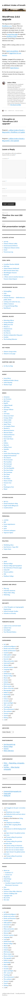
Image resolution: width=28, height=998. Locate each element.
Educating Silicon (9, 320)
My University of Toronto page (13, 568)
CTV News (7, 413)
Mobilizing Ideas (9, 545)
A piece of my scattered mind (12, 625)
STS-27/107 (7, 705)
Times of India (8, 480)
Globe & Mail (7, 420)
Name (4, 181)
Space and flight (8, 703)
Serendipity (7, 630)
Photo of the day (8, 688)
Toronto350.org (8, 252)
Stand (5, 250)
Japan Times (7, 424)
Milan (5, 110)
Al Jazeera (6, 397)
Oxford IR (6, 570)
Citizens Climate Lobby (10, 243)
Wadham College (9, 576)
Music (5, 678)
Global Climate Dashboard (11, 268)
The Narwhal (7, 466)
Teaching (6, 707)
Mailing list (7, 795)
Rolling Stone (8, 447)
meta (5, 528)
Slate (5, 451)
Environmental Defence (11, 245)
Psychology (7, 694)
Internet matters (19, 110)
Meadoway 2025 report (13, 812)
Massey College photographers (13, 565)
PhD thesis (7, 684)
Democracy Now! (9, 416)
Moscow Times (8, 432)
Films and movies (9, 661)
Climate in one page (9, 353)
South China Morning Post (11, 453)
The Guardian (8, 462)
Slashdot (6, 449)
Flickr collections (9, 750)
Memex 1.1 (7, 326)
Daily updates (8, 655)
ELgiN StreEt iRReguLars (11, 505)
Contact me (8, 874)
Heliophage (7, 295)
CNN (5, 411)
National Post (8, 436)
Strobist (6, 337)
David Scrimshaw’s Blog (11, 503)
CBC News (6, 407)
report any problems (12, 51)
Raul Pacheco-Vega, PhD (11, 547)
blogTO (6, 403)
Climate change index (10, 351)
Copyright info (8, 895)
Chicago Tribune (8, 409)
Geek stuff (7, 663)
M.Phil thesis (7, 673)
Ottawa (6, 680)
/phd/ (5, 561)
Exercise (6, 659)
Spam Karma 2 (14, 68)
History (6, 665)
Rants (5, 696)
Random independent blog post (13, 335)
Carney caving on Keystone (14, 845)
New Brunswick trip (9, 744)
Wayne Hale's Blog (9, 592)
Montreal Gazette (9, 430)
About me (6, 870)
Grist (5, 293)
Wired (5, 489)
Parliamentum (8, 329)
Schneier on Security (10, 613)
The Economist (8, 460)
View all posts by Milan (15, 104)
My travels (7, 897)
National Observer (9, 434)
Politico (6, 443)
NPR (5, 441)
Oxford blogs (7, 879)
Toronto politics (8, 572)
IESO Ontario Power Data (11, 270)
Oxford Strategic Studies (11, 611)
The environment (9, 709)
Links (5, 526)
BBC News (7, 401)
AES (5, 522)
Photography (7, 690)
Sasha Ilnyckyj (8, 382)
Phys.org (6, 588)
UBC (5, 574)
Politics (6, 692)
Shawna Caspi (8, 384)
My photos (7, 877)
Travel (5, 715)
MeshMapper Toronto (10, 272)
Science (6, 699)
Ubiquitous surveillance (13, 822)
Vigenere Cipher (8, 532)
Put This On (7, 333)
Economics (7, 657)
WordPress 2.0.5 (7, 26)
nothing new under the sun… (12, 302)
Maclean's (7, 428)
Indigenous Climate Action (11, 248)
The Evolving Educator (10, 339)
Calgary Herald (8, 405)
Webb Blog (7, 595)
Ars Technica (7, 399)
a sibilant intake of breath (13, 5)
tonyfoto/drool (8, 507)
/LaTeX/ (6, 520)
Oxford (6, 682)
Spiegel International (10, 455)
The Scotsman (8, 472)
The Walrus (7, 478)
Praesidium (7, 331)
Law (5, 671)
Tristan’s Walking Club (10, 893)
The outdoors (8, 711)
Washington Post (9, 487)
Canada (6, 652)
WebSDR (6, 275)
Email (4, 188)
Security (6, 701)
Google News (7, 422)
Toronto (6, 713)
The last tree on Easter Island (14, 847)
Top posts (6, 889)
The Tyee (6, 476)
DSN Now (6, 266)
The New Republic (9, 468)
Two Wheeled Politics (10, 632)
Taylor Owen (7, 549)
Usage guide (7, 793)
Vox (5, 485)
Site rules (6, 900)
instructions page (12, 34)
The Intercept (8, 464)
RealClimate (7, 308)
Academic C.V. (9, 872)
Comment (5, 158)
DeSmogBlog (7, 291)
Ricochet (6, 445)
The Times (7, 474)
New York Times (8, 439)
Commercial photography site (12, 791)
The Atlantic (7, 457)
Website (4, 195)
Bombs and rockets (9, 648)
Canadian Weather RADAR (11, 264)
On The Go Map (8, 366)
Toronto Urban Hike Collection (13, 891)
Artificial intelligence (10, 646)
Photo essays (7, 686)
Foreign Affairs (8, 418)
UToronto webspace (9, 530)
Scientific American (9, 590)
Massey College (8, 563)
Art (5, 644)
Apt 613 (6, 501)
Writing (6, 717)
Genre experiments (9, 524)
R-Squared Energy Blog (11, 306)
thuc (5, 887)
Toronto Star (7, 483)
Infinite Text (7, 628)
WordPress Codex (11, 36)
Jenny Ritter (7, 378)
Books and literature (10, 650)
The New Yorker (8, 470)
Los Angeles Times (9, 426)
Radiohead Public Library (11, 380)
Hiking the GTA (8, 324)
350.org (6, 241)
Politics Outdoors (9, 304)
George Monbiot (8, 322)
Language (6, 669)
